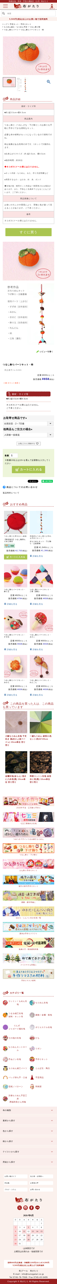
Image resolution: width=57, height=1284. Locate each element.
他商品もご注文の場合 (18, 429)
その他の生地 (15, 1038)
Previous (7, 57)
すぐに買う (28, 232)
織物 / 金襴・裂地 (43, 1015)
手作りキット (41, 1059)
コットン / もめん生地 (17, 1002)
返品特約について (11, 493)
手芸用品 (39, 1077)
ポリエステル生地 (43, 1027)
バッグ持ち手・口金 (18, 1077)
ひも (37, 1038)
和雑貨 (38, 1086)
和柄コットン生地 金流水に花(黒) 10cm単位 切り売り (40, 779)
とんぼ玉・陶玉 (42, 1068)
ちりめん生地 (41, 1003)
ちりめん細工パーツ (18, 1068)
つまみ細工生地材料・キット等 (16, 1015)
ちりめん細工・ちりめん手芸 (15, 27)
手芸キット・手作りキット (20, 24)
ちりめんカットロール (17, 1048)
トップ (5, 24)
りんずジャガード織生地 (17, 1027)
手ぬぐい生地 (15, 1059)
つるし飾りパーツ (11, 30)
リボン (38, 1048)
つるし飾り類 (34, 27)
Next (49, 57)
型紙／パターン (16, 1086)
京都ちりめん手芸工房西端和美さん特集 (17, 1098)
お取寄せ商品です (15, 417)
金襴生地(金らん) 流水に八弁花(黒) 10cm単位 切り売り (15, 779)
